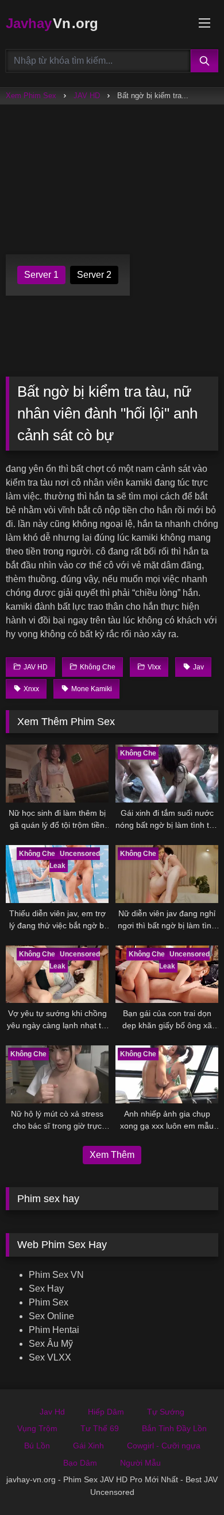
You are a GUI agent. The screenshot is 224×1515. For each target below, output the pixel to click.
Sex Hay (46, 1288)
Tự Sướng (165, 1411)
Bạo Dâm (80, 1462)
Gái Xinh (88, 1445)
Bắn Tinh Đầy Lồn (174, 1428)
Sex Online (51, 1316)
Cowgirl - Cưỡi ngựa (163, 1445)
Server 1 (41, 275)
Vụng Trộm (37, 1428)
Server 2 (94, 275)
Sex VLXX (50, 1357)
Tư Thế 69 (99, 1428)
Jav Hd (52, 1411)
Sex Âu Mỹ (51, 1344)
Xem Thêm (112, 1155)
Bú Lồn (37, 1445)
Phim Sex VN (56, 1275)
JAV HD (87, 95)
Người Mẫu (140, 1462)
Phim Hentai (54, 1330)
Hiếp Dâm (106, 1411)
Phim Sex (48, 1302)
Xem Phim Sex (31, 95)
